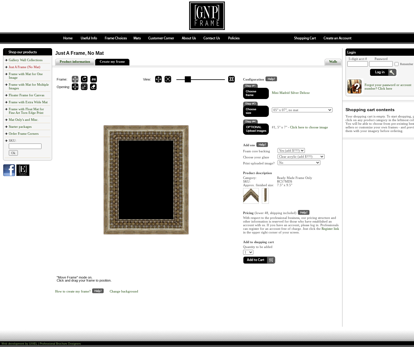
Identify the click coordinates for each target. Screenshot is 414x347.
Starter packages (20, 126)
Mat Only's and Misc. (23, 119)
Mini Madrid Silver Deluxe (291, 92)
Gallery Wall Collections (25, 60)
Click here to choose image (309, 127)
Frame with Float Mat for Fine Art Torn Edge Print (26, 110)
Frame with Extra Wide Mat (28, 102)
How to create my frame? (73, 291)
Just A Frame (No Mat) (24, 67)
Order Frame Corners (23, 133)
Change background (124, 291)
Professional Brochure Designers (60, 343)
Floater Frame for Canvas (26, 95)
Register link (330, 228)
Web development (13, 343)
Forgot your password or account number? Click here (388, 86)
